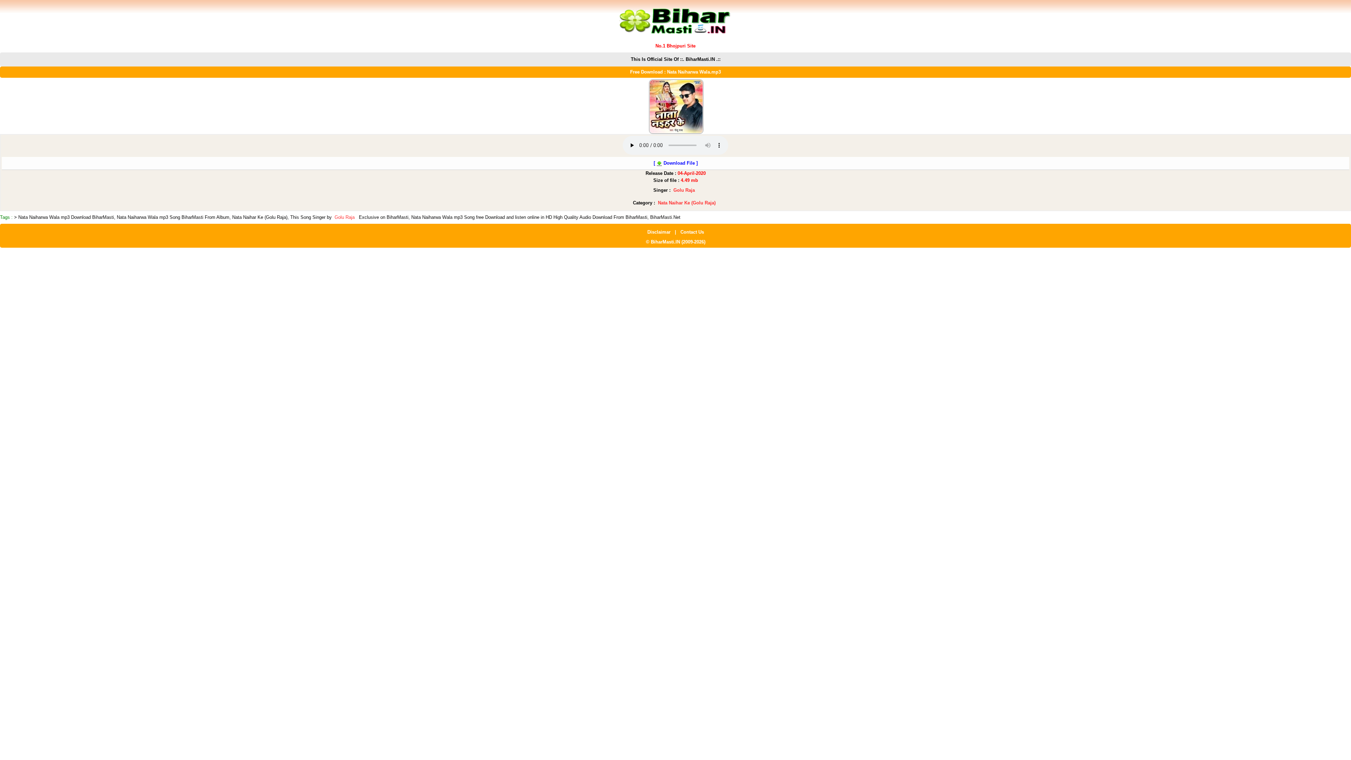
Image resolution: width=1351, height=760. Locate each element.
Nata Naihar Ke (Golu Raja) (687, 202)
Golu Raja (684, 190)
